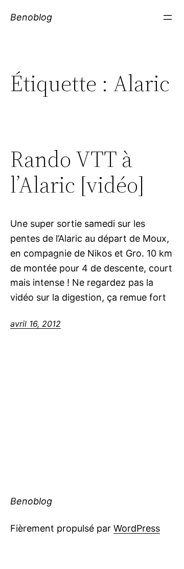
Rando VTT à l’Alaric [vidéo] (77, 172)
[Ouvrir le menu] (168, 17)
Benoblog (31, 17)
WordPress (136, 528)
